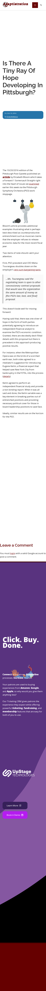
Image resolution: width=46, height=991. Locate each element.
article (6, 177)
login (12, 553)
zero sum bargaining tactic (27, 269)
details (6, 376)
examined (34, 183)
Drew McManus (12, 117)
